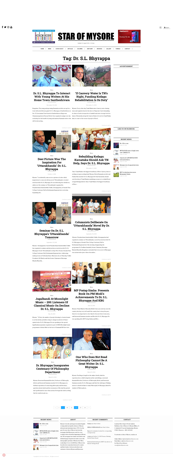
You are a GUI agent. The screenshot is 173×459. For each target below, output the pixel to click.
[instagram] (8, 27)
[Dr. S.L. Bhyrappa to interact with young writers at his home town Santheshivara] (51, 86)
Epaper (167, 27)
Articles (70, 49)
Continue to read (66, 127)
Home (42, 49)
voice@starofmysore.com (121, 445)
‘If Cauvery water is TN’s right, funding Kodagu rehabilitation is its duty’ (91, 96)
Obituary (90, 49)
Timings (118, 49)
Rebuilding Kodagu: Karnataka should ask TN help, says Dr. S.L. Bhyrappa (91, 160)
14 (85, 407)
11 (71, 407)
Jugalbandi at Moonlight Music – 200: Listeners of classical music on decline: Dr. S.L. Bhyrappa (52, 304)
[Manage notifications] (4, 455)
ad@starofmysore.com (127, 441)
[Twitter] (5, 27)
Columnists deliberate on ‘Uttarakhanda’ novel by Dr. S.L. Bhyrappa (91, 225)
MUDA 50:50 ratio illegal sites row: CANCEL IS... (129, 151)
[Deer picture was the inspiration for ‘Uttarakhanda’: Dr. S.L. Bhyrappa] (51, 152)
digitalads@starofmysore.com (130, 439)
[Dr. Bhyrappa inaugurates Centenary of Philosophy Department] (52, 358)
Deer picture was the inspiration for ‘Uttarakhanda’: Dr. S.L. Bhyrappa (51, 164)
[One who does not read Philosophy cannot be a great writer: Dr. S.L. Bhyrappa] (91, 350)
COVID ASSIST (59, 49)
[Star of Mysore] (82, 38)
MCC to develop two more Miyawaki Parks (128, 173)
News (49, 49)
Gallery (108, 49)
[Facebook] (2, 27)
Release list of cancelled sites (129, 165)
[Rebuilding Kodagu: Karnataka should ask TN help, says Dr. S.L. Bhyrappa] (91, 149)
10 (67, 407)
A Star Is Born (96, 423)
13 (80, 407)
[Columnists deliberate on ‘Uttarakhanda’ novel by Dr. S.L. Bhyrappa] (91, 215)
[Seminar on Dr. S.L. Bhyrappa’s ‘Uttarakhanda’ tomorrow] (51, 223)
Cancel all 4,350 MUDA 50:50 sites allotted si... (129, 159)
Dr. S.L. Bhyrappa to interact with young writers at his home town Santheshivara (51, 96)
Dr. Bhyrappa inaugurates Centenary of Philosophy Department (52, 369)
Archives (99, 49)
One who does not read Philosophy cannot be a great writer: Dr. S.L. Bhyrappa (91, 362)
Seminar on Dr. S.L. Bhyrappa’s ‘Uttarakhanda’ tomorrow (51, 234)
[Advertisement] (54, 12)
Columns (80, 49)
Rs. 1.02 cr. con (124, 143)
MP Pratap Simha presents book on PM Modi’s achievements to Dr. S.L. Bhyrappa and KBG (91, 295)
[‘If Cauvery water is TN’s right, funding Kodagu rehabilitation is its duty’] (91, 86)
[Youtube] (11, 27)
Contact (127, 49)
